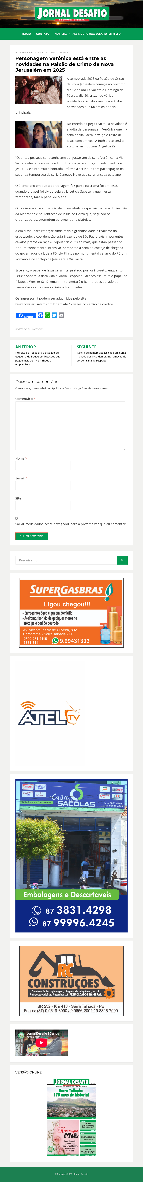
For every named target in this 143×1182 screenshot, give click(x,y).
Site (18, 498)
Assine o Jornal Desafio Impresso (97, 33)
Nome (21, 458)
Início (26, 33)
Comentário (25, 399)
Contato (42, 33)
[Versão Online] (71, 1117)
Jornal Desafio (58, 52)
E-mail (21, 478)
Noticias (61, 33)
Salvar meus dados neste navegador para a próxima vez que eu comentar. (70, 524)
